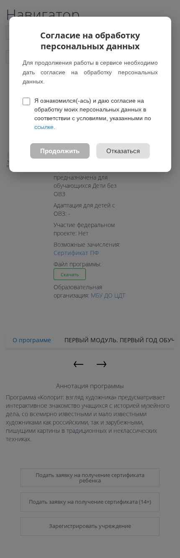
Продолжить (60, 150)
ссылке (44, 127)
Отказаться (123, 150)
